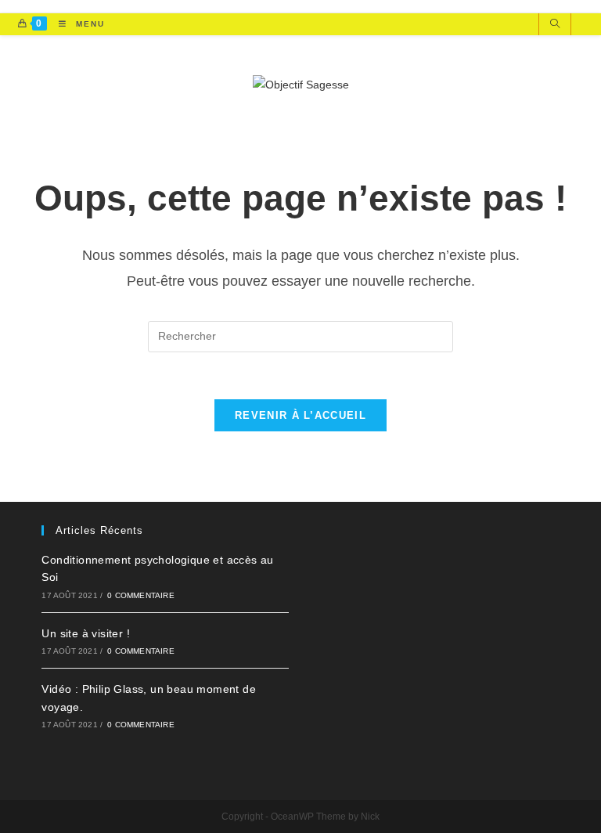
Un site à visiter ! (85, 633)
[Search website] (555, 25)
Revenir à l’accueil (300, 415)
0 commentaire (141, 595)
